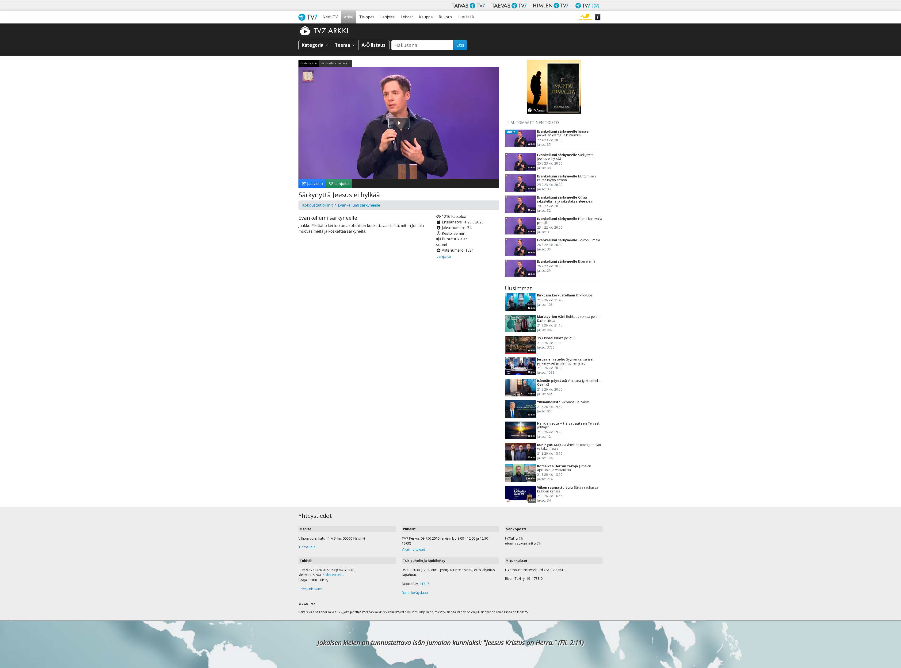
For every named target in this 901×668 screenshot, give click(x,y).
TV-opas (366, 16)
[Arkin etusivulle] (324, 30)
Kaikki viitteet (332, 574)
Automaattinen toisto (535, 122)
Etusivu (309, 17)
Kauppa (426, 16)
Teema (343, 45)
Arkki (348, 16)
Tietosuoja (306, 547)
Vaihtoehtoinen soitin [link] (335, 63)
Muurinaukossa (585, 17)
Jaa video (314, 183)
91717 (424, 583)
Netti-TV (330, 16)
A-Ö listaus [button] (374, 45)
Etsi (460, 45)
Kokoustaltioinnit (317, 205)
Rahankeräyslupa (415, 592)
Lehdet (407, 16)
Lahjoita (387, 16)
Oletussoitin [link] (308, 63)
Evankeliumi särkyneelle (359, 205)
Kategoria (313, 45)
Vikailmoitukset (413, 549)
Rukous (445, 16)
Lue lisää (466, 16)
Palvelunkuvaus (310, 589)
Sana (598, 17)
